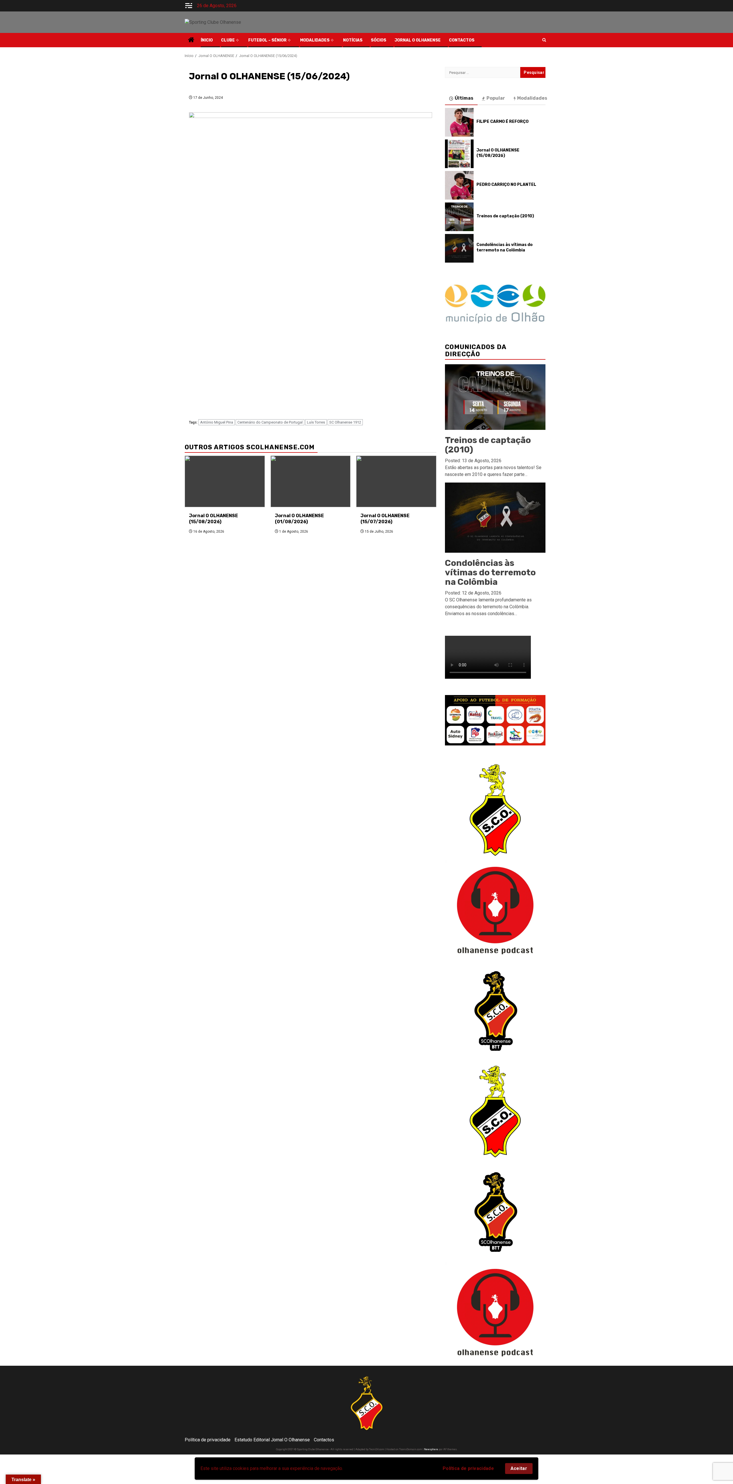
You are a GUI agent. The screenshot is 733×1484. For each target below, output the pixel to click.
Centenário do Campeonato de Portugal (270, 422)
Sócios (378, 40)
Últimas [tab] (464, 98)
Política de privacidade (468, 1468)
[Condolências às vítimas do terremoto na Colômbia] (459, 248)
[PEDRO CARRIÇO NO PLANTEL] (459, 185)
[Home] (191, 40)
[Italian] (512, 39)
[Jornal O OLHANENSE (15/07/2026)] (396, 481)
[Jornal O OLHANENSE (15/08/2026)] (225, 481)
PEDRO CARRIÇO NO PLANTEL (506, 184)
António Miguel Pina (216, 422)
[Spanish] (523, 39)
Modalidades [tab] (532, 98)
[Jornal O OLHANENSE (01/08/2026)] (311, 481)
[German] (506, 39)
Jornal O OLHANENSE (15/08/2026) (213, 518)
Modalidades (315, 40)
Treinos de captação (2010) (505, 216)
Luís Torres (316, 422)
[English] (494, 39)
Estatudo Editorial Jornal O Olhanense (272, 1439)
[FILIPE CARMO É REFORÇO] (459, 122)
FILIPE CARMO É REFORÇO (502, 121)
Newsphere (431, 1449)
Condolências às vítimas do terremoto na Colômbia (504, 247)
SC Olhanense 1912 (345, 422)
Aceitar (519, 1468)
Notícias (352, 40)
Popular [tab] (495, 98)
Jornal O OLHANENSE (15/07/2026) (384, 518)
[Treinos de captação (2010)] (459, 216)
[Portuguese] (517, 39)
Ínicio (207, 40)
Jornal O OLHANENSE (418, 40)
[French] (500, 39)
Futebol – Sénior (267, 40)
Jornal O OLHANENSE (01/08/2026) (299, 518)
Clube (228, 40)
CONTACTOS (461, 40)
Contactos (324, 1439)
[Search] (544, 40)
